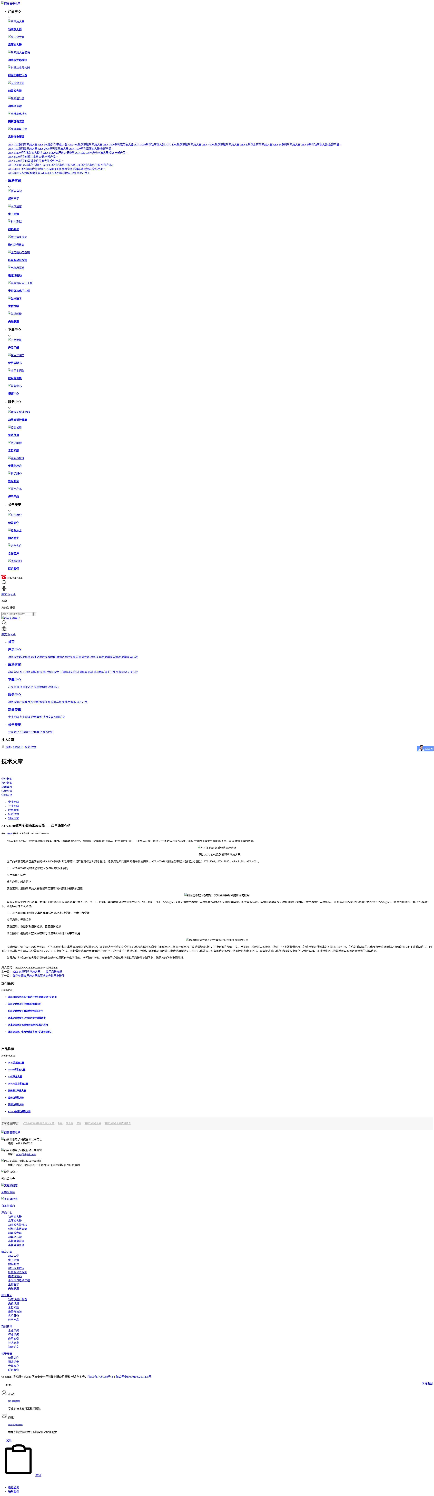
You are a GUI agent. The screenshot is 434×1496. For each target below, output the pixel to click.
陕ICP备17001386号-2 (100, 1376)
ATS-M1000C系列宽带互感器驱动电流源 (68, 169)
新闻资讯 (18, 747)
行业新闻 (25, 717)
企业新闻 (13, 717)
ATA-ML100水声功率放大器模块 (94, 152)
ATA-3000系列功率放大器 (149, 144)
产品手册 (13, 687)
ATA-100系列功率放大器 (22, 144)
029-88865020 (14, 1401)
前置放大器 (83, 657)
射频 (60, 1123)
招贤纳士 (25, 732)
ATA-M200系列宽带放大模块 (25, 152)
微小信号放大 (51, 672)
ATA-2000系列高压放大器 (53, 148)
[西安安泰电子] (10, 3)
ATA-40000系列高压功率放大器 (220, 144)
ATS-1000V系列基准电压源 (24, 173)
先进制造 (132, 672)
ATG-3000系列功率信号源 (55, 164)
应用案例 (36, 717)
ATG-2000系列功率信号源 (23, 164)
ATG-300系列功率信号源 (85, 164)
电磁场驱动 (86, 672)
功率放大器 (15, 657)
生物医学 (121, 672)
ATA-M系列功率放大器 (286, 144)
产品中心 (6, 1212)
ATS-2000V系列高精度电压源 (58, 173)
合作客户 (36, 732)
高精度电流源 (112, 657)
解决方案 (6, 1251)
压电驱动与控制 (69, 672)
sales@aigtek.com (26, 1154)
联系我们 (48, 732)
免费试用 (33, 702)
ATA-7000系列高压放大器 (84, 148)
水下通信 (25, 672)
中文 (4, 594)
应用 (78, 1123)
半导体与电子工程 (104, 672)
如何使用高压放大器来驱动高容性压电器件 (38, 975)
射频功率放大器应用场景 (118, 1123)
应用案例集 (40, 687)
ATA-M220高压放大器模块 (59, 152)
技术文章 (48, 717)
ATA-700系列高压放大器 (22, 148)
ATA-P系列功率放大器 (314, 144)
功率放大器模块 (46, 657)
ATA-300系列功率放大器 (52, 144)
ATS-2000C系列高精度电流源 (25, 169)
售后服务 (70, 702)
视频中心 (53, 687)
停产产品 (82, 702)
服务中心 (6, 1295)
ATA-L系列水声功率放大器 (256, 144)
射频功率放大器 (65, 657)
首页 (8, 747)
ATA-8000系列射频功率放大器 (26, 156)
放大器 (69, 1123)
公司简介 (13, 732)
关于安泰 (6, 1353)
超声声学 (13, 672)
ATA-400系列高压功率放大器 (85, 144)
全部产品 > (334, 144)
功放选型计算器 (17, 702)
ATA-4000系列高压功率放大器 (183, 144)
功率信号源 (97, 657)
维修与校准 (57, 702)
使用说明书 (26, 687)
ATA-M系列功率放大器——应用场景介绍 (37, 971)
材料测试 (36, 672)
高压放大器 (29, 657)
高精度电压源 (129, 657)
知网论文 (59, 717)
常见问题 (44, 702)
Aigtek (9, 833)
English (11, 594)
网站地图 (427, 1383)
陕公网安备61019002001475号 (133, 1376)
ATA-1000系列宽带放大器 (118, 144)
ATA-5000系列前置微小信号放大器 (29, 160)
